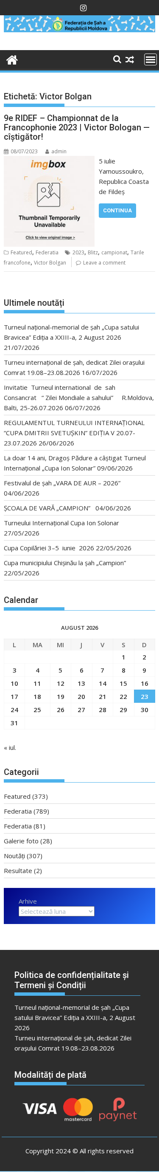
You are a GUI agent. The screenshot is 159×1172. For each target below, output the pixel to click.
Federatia (47, 252)
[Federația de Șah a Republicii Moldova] (80, 29)
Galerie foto (21, 841)
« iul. (10, 747)
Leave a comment (104, 262)
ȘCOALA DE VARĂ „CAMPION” (49, 508)
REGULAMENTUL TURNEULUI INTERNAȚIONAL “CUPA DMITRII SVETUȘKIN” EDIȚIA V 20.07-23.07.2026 (74, 432)
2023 (78, 252)
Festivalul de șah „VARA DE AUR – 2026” (62, 483)
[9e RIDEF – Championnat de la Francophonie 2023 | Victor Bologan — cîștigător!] (49, 161)
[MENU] (150, 59)
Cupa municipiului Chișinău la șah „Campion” (65, 562)
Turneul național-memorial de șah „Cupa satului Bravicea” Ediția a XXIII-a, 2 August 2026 (74, 1017)
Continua (117, 210)
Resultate (18, 870)
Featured (21, 252)
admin (59, 151)
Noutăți (14, 855)
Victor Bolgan (50, 262)
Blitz (93, 252)
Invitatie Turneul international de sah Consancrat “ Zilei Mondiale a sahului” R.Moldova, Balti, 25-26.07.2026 (79, 397)
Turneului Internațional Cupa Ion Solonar (61, 522)
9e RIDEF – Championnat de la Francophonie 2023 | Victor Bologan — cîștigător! (77, 127)
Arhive (28, 901)
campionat (114, 252)
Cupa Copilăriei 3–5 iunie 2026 (49, 548)
